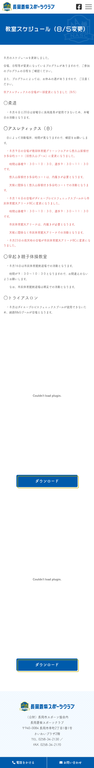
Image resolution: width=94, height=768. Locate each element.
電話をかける (25, 762)
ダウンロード (47, 481)
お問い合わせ (72, 762)
